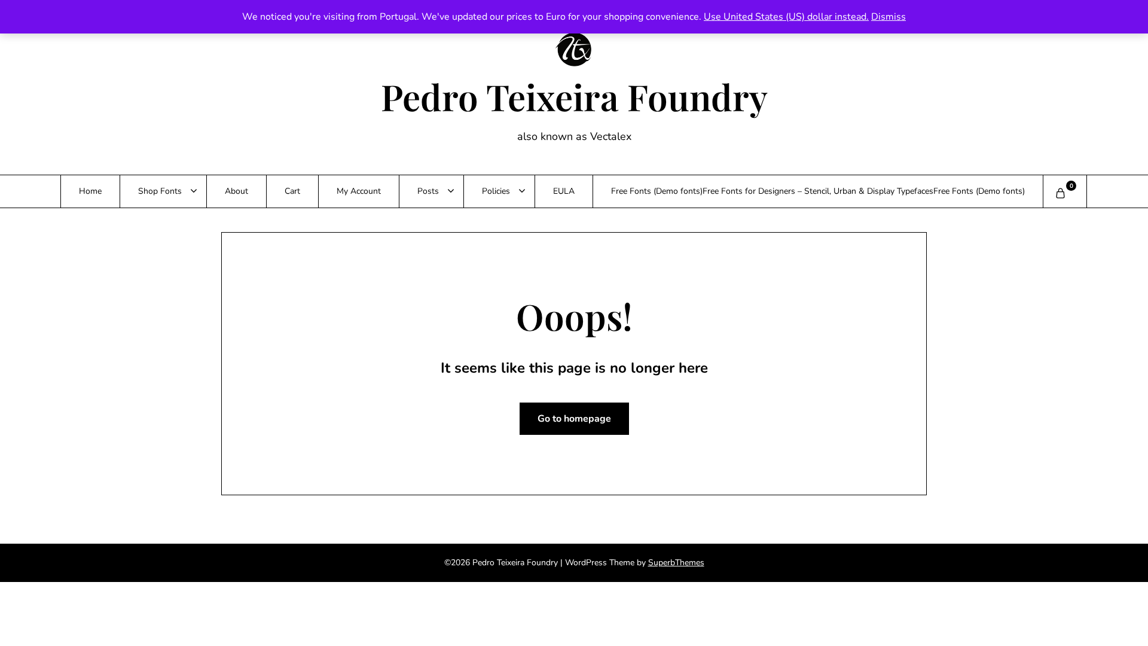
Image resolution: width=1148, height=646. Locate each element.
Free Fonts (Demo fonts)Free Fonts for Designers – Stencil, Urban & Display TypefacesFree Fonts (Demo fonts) (818, 191)
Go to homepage (574, 418)
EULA (564, 191)
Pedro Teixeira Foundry (574, 96)
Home (90, 191)
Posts (428, 191)
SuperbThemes (676, 562)
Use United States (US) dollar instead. (786, 16)
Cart (292, 191)
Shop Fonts (160, 191)
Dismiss (888, 16)
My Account (359, 191)
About (236, 191)
